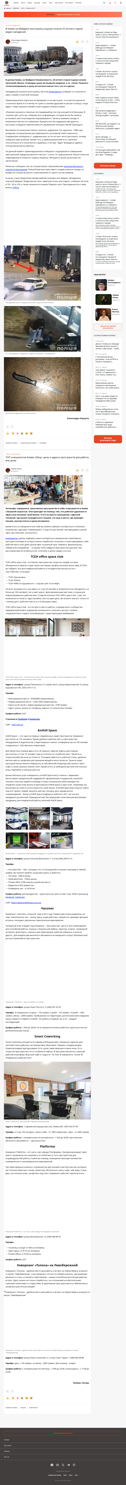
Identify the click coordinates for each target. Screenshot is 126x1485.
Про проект (69, 3)
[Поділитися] (82, 42)
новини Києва (11, 443)
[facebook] (52, 1465)
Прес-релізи (59, 3)
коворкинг (33, 1408)
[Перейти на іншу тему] (110, 3)
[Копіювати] (87, 42)
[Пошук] (115, 3)
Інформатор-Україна (54, 1475)
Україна (16, 3)
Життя (23, 3)
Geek (64, 1475)
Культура (37, 3)
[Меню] (121, 3)
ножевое (42, 443)
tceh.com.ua (17, 724)
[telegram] (68, 1465)
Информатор (55, 91)
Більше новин (108, 165)
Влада (30, 3)
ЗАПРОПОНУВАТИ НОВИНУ (63, 1433)
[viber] (74, 1465)
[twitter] (63, 1465)
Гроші (44, 3)
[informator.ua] (6, 3)
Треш (50, 3)
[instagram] (57, 1465)
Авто (76, 1475)
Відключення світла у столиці (68, 14)
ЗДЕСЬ (16, 187)
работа (23, 1408)
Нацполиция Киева (28, 443)
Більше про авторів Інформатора (108, 327)
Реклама (78, 3)
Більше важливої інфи (108, 439)
